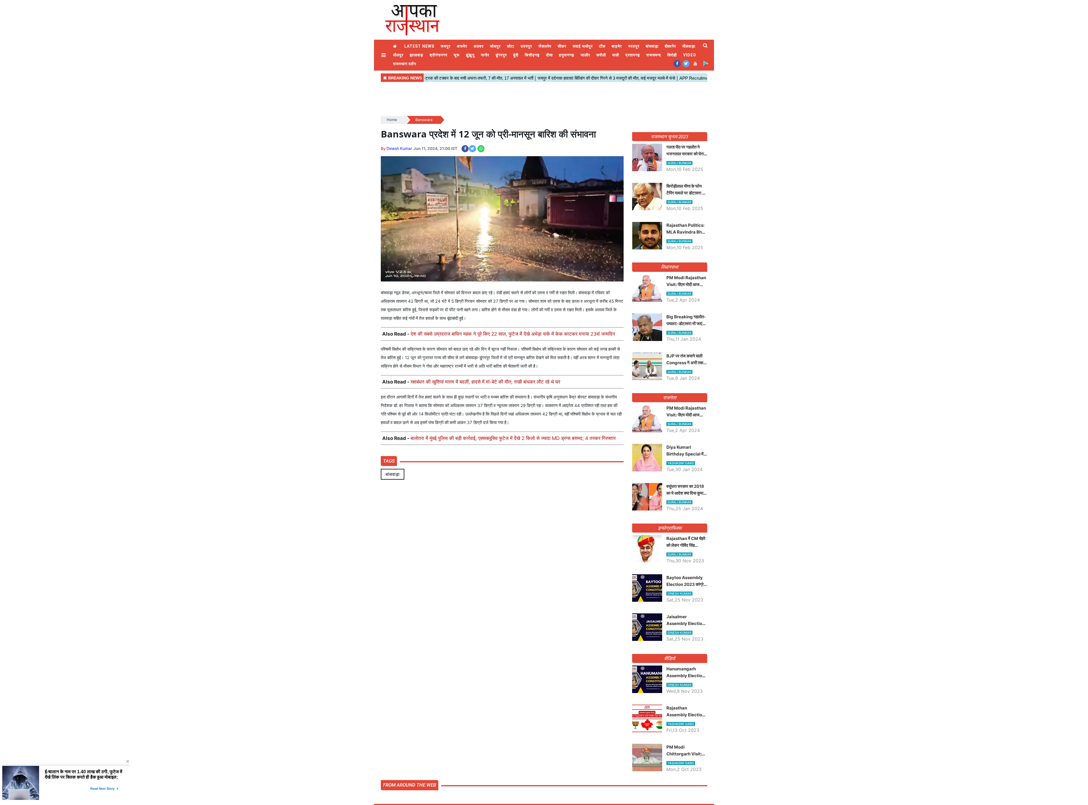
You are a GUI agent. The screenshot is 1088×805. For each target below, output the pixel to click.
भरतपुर (633, 46)
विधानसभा (669, 267)
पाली (615, 55)
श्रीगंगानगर (438, 55)
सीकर (562, 46)
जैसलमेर (544, 46)
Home (395, 46)
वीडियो (669, 658)
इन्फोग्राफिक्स (669, 528)
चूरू (457, 55)
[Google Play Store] (705, 63)
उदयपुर (526, 46)
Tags (389, 461)
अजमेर (462, 46)
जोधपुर (495, 46)
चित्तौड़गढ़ (532, 55)
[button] (384, 55)
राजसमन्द (653, 55)
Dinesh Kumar (399, 148)
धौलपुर (398, 55)
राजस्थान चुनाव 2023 (669, 136)
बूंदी (515, 55)
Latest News (419, 46)
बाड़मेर (617, 46)
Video (689, 55)
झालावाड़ (416, 55)
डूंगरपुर (501, 55)
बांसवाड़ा (652, 46)
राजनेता (669, 398)
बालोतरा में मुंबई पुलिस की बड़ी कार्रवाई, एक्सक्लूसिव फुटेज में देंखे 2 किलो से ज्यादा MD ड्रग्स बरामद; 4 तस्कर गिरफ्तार (513, 438)
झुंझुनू (470, 55)
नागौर (485, 55)
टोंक (602, 46)
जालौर (585, 55)
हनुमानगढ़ (566, 55)
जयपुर (445, 46)
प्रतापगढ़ (632, 55)
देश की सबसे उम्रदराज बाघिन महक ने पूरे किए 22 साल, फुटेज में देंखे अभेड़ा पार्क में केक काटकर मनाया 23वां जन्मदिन (513, 334)
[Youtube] (695, 63)
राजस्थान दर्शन (404, 64)
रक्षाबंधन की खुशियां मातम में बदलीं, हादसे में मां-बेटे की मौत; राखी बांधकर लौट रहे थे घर (485, 382)
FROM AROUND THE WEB (409, 785)
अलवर (478, 46)
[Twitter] (686, 63)
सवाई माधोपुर (583, 46)
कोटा (510, 46)
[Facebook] (677, 63)
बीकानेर (670, 46)
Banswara (423, 119)
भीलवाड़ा (688, 46)
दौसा (549, 55)
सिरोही (672, 55)
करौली (601, 55)
